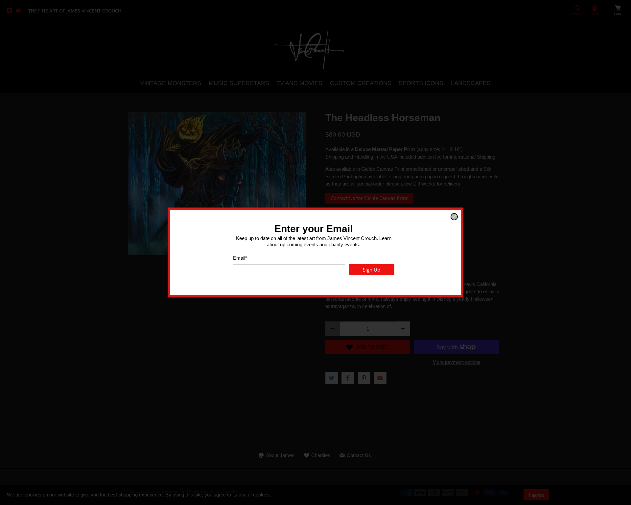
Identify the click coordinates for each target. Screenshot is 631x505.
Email (240, 258)
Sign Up (371, 269)
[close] (454, 216)
